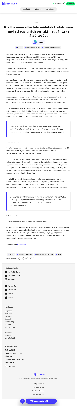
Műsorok (38, 9)
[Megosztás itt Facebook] (22, 258)
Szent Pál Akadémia (38, 391)
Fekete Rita (12, 286)
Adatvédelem (10, 366)
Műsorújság (9, 322)
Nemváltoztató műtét (32, 47)
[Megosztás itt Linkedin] (26, 258)
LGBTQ (19, 47)
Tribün (10, 294)
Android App (10, 327)
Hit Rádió (11, 280)
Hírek (58, 254)
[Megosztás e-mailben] (30, 258)
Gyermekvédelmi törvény (51, 47)
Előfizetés (70, 3)
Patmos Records (38, 394)
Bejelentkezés (59, 3)
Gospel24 (8, 319)
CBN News (21, 244)
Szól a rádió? (10, 350)
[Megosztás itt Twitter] (18, 258)
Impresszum (9, 363)
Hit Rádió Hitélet (14, 272)
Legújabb (26, 9)
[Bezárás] (66, 14)
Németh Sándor (38, 387)
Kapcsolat (8, 333)
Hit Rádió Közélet (14, 276)
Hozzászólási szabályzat (14, 359)
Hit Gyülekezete (38, 384)
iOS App (8, 325)
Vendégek (50, 9)
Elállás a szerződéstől (10, 336)
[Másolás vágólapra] (34, 258)
